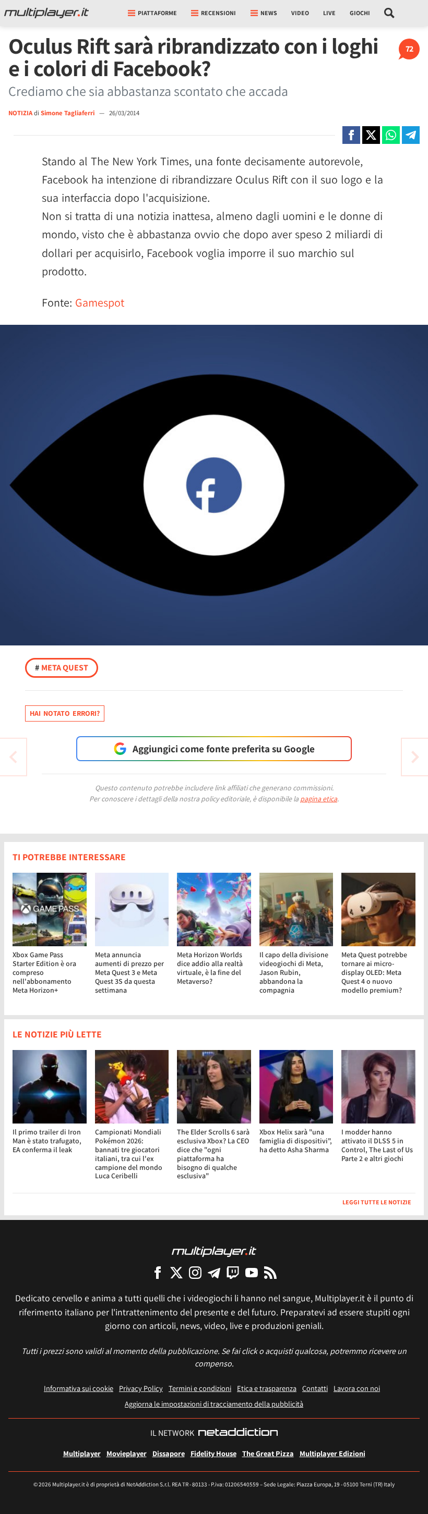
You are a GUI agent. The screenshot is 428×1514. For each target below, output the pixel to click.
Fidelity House (213, 1453)
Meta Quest (61, 667)
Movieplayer (126, 1453)
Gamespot (99, 302)
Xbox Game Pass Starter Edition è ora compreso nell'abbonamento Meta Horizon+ (44, 972)
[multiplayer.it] (214, 1251)
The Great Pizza (268, 1453)
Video (300, 13)
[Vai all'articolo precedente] (415, 757)
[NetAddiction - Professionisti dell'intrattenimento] (238, 1433)
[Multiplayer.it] (46, 13)
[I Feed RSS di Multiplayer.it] (270, 1272)
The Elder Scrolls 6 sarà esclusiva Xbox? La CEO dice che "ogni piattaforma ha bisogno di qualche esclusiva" (213, 1153)
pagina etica (318, 798)
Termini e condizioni (200, 1388)
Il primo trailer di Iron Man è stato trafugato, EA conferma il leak (47, 1140)
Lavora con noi (357, 1388)
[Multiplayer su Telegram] (214, 1272)
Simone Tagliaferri (68, 112)
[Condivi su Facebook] (351, 135)
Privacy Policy (141, 1388)
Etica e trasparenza (266, 1388)
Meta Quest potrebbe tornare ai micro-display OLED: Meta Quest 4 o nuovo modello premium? (374, 972)
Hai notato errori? (65, 713)
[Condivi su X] (371, 135)
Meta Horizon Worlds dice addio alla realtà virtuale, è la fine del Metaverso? (210, 967)
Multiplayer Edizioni (332, 1453)
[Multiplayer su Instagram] (195, 1272)
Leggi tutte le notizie (376, 1202)
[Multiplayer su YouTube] (251, 1272)
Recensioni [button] (218, 13)
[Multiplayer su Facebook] (157, 1272)
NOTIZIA (20, 112)
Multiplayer (82, 1453)
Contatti (315, 1388)
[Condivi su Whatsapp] (391, 135)
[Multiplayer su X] (176, 1272)
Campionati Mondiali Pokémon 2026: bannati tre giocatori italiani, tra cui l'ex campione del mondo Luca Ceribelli (128, 1153)
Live (329, 13)
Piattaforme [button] (157, 13)
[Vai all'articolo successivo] (13, 757)
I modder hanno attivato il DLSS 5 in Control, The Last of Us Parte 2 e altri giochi (377, 1145)
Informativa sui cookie (78, 1388)
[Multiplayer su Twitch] (233, 1272)
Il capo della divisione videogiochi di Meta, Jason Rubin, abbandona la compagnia (293, 972)
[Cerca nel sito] (389, 13)
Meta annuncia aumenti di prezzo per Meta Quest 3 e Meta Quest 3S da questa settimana (129, 972)
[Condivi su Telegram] (411, 135)
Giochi (360, 13)
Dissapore (168, 1453)
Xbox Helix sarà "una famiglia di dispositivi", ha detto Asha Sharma (295, 1140)
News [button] (268, 13)
